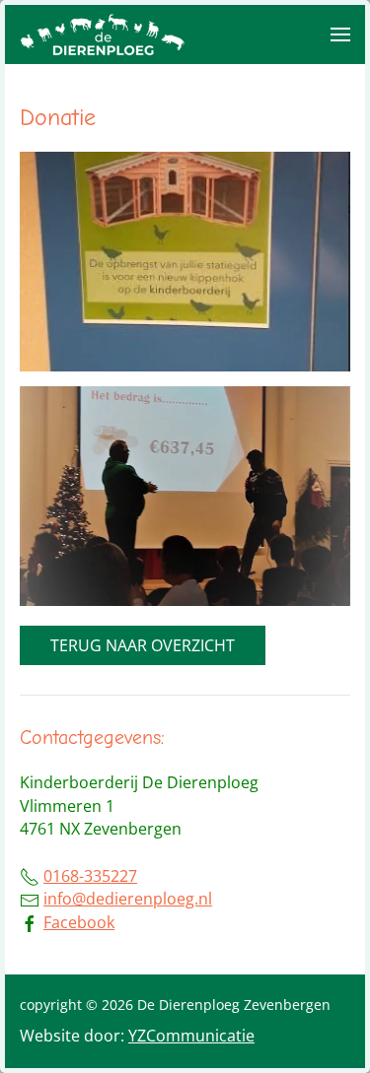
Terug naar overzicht (142, 645)
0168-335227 (90, 876)
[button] (340, 34)
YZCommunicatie (191, 1035)
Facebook (78, 922)
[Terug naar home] (103, 34)
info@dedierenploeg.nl (127, 898)
